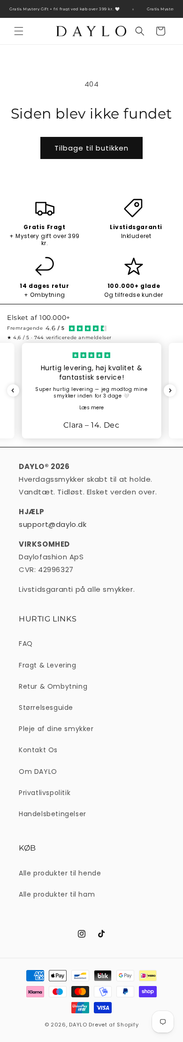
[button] (18, 31)
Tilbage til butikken (91, 148)
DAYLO (78, 1024)
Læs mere (91, 407)
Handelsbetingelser (52, 814)
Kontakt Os (38, 750)
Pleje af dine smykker (56, 728)
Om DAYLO (38, 771)
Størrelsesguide (46, 707)
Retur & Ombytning (53, 686)
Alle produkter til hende (60, 873)
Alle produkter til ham (57, 894)
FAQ (26, 643)
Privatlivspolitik (44, 792)
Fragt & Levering (47, 665)
